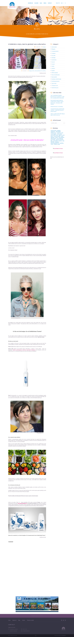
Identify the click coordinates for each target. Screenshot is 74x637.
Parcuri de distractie (56, 74)
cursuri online (59, 133)
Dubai (52, 136)
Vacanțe (36, 3)
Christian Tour (53, 132)
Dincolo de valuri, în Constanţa (57, 106)
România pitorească (55, 81)
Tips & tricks (54, 83)
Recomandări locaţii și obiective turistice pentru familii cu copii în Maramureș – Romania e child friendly (57, 102)
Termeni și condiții (30, 620)
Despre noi (30, 3)
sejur (63, 140)
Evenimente (54, 59)
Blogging (53, 49)
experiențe (52, 137)
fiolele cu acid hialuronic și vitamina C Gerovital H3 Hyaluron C (24, 349)
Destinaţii (53, 57)
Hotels (53, 66)
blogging (30, 70)
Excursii (53, 61)
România (60, 140)
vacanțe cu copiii (57, 144)
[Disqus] (27, 555)
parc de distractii (60, 138)
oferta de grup (53, 138)
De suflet (53, 55)
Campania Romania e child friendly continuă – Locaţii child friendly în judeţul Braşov (57, 110)
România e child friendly (56, 79)
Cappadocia (53, 131)
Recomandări (54, 76)
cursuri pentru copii (54, 135)
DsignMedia (64, 635)
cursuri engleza (53, 133)
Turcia (52, 144)
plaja (51, 140)
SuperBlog (44, 70)
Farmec (33, 70)
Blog (41, 3)
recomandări (55, 140)
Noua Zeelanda (61, 137)
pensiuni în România (59, 139)
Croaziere (53, 53)
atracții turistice (53, 130)
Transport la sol (55, 85)
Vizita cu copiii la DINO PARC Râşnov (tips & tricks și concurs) (58, 114)
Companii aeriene (55, 51)
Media (45, 3)
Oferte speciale (55, 72)
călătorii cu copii (61, 135)
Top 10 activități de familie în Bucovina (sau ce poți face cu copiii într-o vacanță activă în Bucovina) (57, 96)
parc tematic (53, 139)
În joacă (53, 70)
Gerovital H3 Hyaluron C (22, 503)
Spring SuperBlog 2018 (38, 70)
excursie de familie (57, 136)
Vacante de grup (55, 87)
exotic (62, 136)
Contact (50, 3)
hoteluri (56, 137)
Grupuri (53, 64)
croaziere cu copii (60, 132)
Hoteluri (53, 68)
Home (9, 620)
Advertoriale (54, 46)
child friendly (58, 131)
